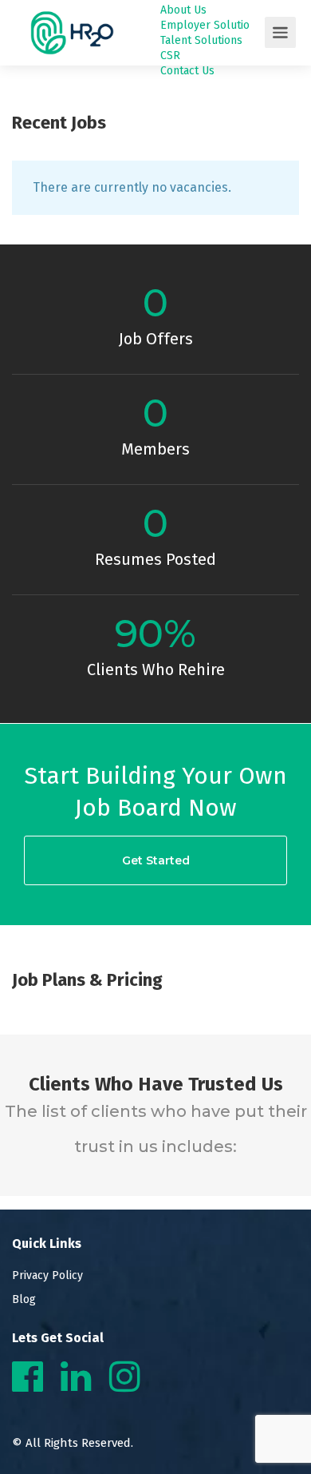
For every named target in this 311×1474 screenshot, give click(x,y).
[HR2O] (72, 69)
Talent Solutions (201, 40)
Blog (24, 1299)
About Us (183, 10)
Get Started (156, 860)
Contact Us (187, 70)
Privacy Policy (47, 1275)
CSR (170, 55)
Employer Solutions (211, 25)
